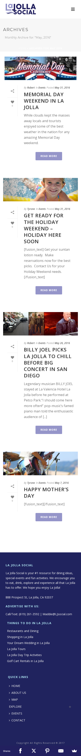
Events (41, 87)
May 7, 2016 (62, 483)
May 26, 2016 (62, 343)
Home (22, 48)
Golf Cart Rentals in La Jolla (25, 661)
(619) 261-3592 (29, 614)
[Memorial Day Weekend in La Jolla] (40, 68)
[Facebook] (20, 751)
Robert (31, 87)
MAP (14, 699)
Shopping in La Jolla (20, 637)
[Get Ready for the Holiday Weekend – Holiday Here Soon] (40, 189)
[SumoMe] (74, 751)
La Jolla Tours (16, 649)
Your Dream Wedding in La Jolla (28, 643)
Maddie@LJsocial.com (57, 614)
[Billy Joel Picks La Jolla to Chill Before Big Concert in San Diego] (40, 323)
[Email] (61, 751)
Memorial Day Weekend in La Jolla (44, 101)
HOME (15, 686)
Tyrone (31, 209)
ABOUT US (18, 693)
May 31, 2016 (62, 87)
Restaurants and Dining (22, 631)
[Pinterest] (47, 751)
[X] (33, 751)
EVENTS (16, 713)
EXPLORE (15, 707)
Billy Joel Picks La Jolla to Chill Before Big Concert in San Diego (48, 362)
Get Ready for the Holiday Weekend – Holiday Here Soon (44, 228)
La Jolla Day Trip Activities (24, 655)
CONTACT (18, 720)
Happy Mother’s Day (46, 492)
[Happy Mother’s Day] (40, 463)
